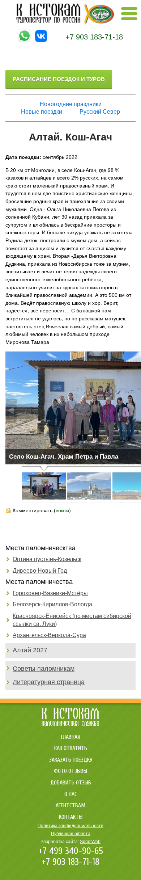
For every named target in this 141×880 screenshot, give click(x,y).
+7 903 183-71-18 (94, 37)
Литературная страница (49, 682)
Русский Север (100, 112)
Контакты (70, 817)
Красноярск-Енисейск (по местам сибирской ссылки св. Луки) (72, 620)
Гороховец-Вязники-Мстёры (50, 593)
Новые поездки (41, 112)
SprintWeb (90, 841)
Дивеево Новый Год (40, 571)
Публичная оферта (70, 833)
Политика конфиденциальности (70, 825)
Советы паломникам (43, 668)
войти (62, 510)
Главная (70, 737)
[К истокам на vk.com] (41, 40)
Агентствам (70, 805)
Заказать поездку (70, 760)
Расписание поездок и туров (59, 79)
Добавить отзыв (70, 782)
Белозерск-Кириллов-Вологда (52, 604)
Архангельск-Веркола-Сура (49, 635)
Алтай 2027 (30, 650)
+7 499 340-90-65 (70, 851)
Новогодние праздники (71, 104)
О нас (70, 794)
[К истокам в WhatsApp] (24, 40)
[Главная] (65, 22)
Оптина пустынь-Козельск (47, 559)
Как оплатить (70, 748)
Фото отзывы (70, 771)
